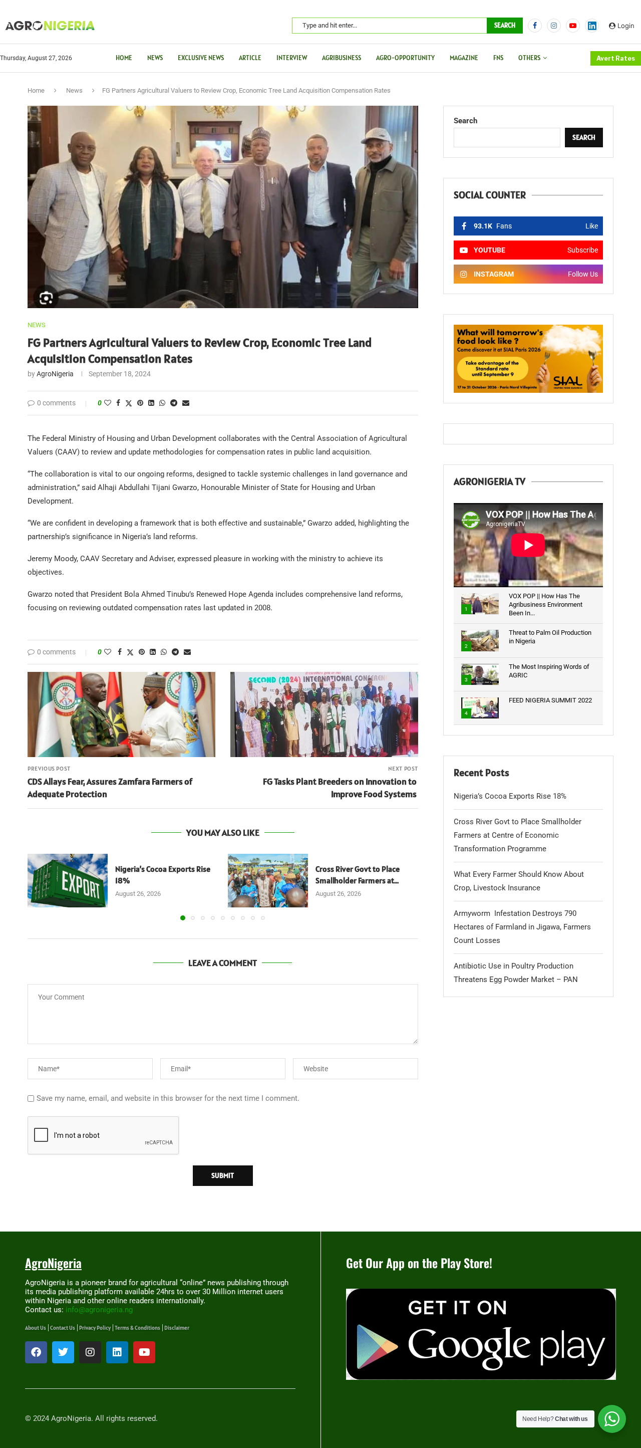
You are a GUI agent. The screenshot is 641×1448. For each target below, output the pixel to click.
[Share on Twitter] (128, 403)
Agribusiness (341, 58)
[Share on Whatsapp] (162, 403)
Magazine (464, 58)
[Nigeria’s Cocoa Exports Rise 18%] (68, 880)
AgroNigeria (55, 374)
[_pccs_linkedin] (592, 26)
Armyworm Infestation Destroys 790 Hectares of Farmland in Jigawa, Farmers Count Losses (522, 927)
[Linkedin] (117, 1352)
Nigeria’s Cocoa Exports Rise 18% (510, 796)
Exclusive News (201, 58)
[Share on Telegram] (173, 403)
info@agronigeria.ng (99, 1309)
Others (529, 58)
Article (250, 58)
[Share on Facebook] (118, 403)
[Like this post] (107, 403)
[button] (41, 886)
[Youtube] (573, 26)
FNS (498, 58)
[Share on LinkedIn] (151, 403)
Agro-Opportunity (405, 58)
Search (504, 25)
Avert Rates (615, 58)
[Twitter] (63, 1352)
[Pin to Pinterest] (140, 403)
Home (124, 58)
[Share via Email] (185, 403)
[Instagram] (554, 26)
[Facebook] (535, 26)
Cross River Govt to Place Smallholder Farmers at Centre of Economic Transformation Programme (517, 835)
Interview (291, 58)
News (155, 58)
